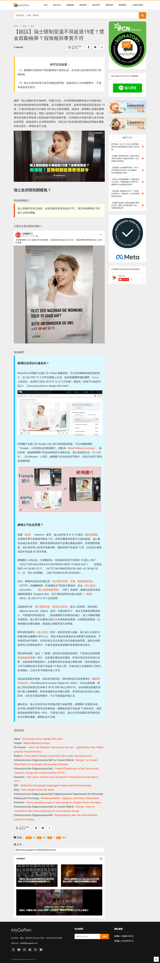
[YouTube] (19, 950)
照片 (32, 26)
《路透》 (27, 534)
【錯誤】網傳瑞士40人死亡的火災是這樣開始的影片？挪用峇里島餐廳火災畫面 (81, 880)
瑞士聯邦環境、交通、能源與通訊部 (72, 581)
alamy (95, 377)
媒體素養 (122, 5)
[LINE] (30, 950)
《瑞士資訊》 (90, 585)
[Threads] (35, 950)
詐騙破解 (70, 5)
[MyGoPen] (21, 5)
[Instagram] (24, 950)
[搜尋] (142, 15)
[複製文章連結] (102, 47)
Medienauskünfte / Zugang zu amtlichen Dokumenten (70, 798)
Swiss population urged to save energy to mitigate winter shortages (64, 802)
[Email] (41, 950)
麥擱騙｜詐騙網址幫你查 (124, 936)
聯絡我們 (109, 5)
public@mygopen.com (29, 943)
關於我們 (96, 5)
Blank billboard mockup (36, 743)
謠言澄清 (57, 5)
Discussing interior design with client (42, 738)
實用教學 (83, 5)
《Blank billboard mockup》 (81, 448)
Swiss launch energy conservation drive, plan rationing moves (58, 755)
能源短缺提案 (25, 657)
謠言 (24, 26)
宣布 (55, 619)
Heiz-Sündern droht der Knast (37, 789)
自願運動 (93, 534)
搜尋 (104, 936)
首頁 (46, 5)
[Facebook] (13, 950)
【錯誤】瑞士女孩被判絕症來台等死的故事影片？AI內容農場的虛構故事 (36, 880)
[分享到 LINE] (95, 47)
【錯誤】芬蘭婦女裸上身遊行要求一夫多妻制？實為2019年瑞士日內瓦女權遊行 (53, 910)
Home (16, 26)
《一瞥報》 (88, 594)
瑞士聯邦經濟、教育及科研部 (51, 606)
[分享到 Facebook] (88, 47)
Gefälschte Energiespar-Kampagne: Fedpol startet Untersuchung (55, 785)
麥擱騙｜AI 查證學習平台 (124, 941)
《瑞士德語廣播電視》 (48, 589)
